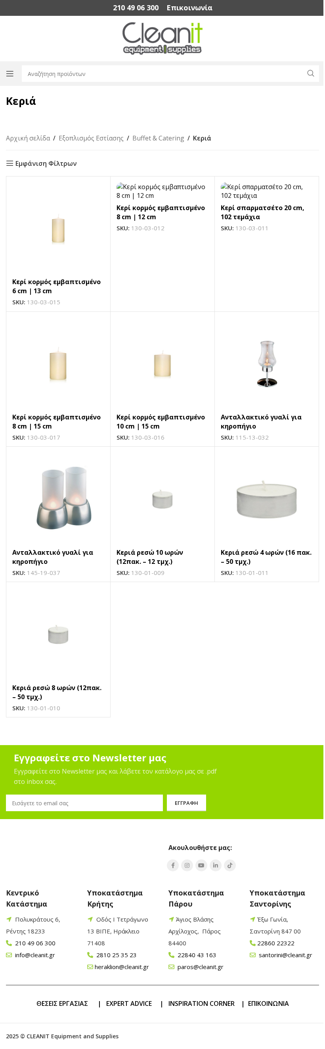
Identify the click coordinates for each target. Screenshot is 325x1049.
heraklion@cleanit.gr (122, 967)
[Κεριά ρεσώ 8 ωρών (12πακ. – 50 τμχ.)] (58, 634)
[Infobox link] (136, 7)
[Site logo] (162, 38)
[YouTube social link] (201, 865)
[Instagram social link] (187, 865)
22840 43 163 (196, 955)
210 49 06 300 (34, 943)
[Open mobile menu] (10, 74)
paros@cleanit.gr (200, 967)
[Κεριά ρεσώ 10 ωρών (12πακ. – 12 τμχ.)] (162, 498)
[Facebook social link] (173, 865)
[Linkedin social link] (216, 865)
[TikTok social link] (230, 865)
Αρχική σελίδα (28, 138)
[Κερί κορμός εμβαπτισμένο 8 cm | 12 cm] (162, 191)
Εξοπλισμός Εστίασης (91, 138)
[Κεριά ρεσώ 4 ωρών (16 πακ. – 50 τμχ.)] (267, 498)
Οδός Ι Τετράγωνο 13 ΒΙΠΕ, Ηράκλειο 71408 (117, 931)
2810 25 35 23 (116, 955)
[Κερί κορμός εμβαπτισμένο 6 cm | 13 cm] (58, 228)
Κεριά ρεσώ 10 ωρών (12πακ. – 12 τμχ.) (150, 556)
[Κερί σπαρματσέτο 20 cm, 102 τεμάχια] (267, 191)
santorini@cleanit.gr (284, 955)
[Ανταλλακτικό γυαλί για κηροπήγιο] (267, 364)
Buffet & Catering (158, 138)
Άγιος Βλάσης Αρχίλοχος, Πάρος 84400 (194, 931)
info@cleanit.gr (34, 955)
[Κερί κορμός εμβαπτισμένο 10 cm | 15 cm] (162, 364)
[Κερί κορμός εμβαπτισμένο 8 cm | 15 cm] (58, 364)
